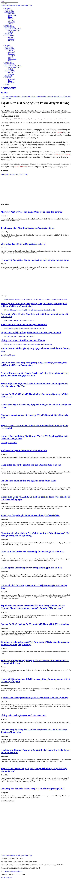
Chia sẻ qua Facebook (7, 96)
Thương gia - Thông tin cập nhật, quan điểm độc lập (16, 5)
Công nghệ (11, 22)
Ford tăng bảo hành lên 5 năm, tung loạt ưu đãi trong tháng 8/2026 (33, 788)
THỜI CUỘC (8, 10)
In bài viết (56, 96)
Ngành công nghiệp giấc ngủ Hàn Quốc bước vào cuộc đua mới (31, 332)
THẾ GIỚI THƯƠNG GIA (12, 28)
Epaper (6, 84)
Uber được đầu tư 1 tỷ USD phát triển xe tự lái (23, 244)
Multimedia (7, 77)
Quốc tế (10, 32)
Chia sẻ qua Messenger (21, 96)
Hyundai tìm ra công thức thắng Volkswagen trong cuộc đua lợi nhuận (34, 697)
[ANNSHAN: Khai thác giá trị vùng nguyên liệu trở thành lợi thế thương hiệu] (28, 344)
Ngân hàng (11, 13)
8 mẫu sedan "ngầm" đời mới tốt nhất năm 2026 (24, 450)
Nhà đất (10, 18)
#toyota (3, 174)
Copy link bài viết (6, 98)
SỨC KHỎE (8, 34)
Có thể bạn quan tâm (9, 443)
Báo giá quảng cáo (6, 877)
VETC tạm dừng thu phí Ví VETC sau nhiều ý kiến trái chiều (30, 515)
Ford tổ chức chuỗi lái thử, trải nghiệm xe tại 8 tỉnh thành (28, 481)
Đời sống (11, 40)
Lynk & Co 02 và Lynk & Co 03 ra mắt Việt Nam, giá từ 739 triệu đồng (35, 624)
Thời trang (11, 39)
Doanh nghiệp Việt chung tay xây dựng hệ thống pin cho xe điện (31, 567)
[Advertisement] (36, 188)
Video (10, 81)
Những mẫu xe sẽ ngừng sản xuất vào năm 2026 (23, 715)
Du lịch (10, 37)
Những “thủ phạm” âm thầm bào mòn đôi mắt (23, 340)
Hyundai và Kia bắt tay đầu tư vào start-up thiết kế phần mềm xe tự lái (35, 260)
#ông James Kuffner (22, 174)
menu (2, 1)
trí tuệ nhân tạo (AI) (63, 154)
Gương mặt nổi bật (13, 30)
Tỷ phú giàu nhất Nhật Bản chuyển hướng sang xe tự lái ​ (28, 228)
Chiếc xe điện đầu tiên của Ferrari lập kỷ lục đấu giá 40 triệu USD (32, 551)
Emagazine (11, 82)
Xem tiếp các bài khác (8, 801)
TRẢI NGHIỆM (9, 35)
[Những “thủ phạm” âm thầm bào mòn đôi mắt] (18, 336)
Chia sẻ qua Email (65, 96)
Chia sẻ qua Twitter (34, 96)
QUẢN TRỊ (8, 25)
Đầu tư (10, 17)
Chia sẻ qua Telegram (46, 96)
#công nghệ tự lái (11, 174)
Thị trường (11, 20)
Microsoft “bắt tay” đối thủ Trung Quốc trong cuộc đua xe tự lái (31, 212)
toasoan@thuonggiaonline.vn (13, 871)
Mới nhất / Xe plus (8, 355)
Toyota (59, 132)
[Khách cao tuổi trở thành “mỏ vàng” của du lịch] (19, 320)
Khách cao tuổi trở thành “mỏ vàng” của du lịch (24, 324)
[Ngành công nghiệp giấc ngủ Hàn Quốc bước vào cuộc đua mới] (24, 328)
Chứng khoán (12, 15)
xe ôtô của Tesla (21, 166)
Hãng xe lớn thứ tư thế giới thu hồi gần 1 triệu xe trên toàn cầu (31, 465)
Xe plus (10, 23)
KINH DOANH (9, 12)
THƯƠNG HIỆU (9, 27)
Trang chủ (7, 8)
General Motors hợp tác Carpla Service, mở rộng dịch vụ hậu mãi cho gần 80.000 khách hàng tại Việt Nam (34, 374)
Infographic (11, 79)
